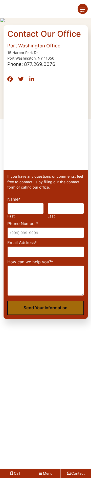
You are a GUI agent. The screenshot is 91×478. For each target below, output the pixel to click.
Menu (82, 11)
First (11, 216)
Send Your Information (45, 307)
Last (51, 216)
